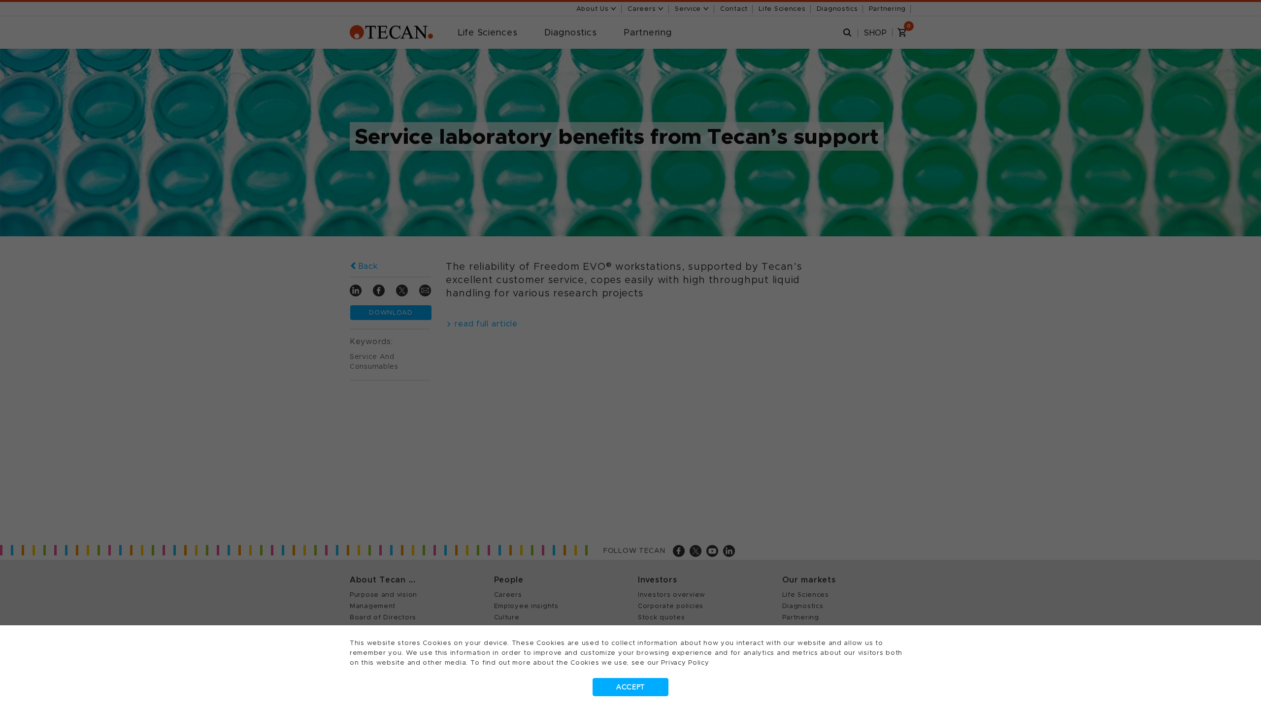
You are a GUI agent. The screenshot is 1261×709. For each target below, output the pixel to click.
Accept (630, 687)
